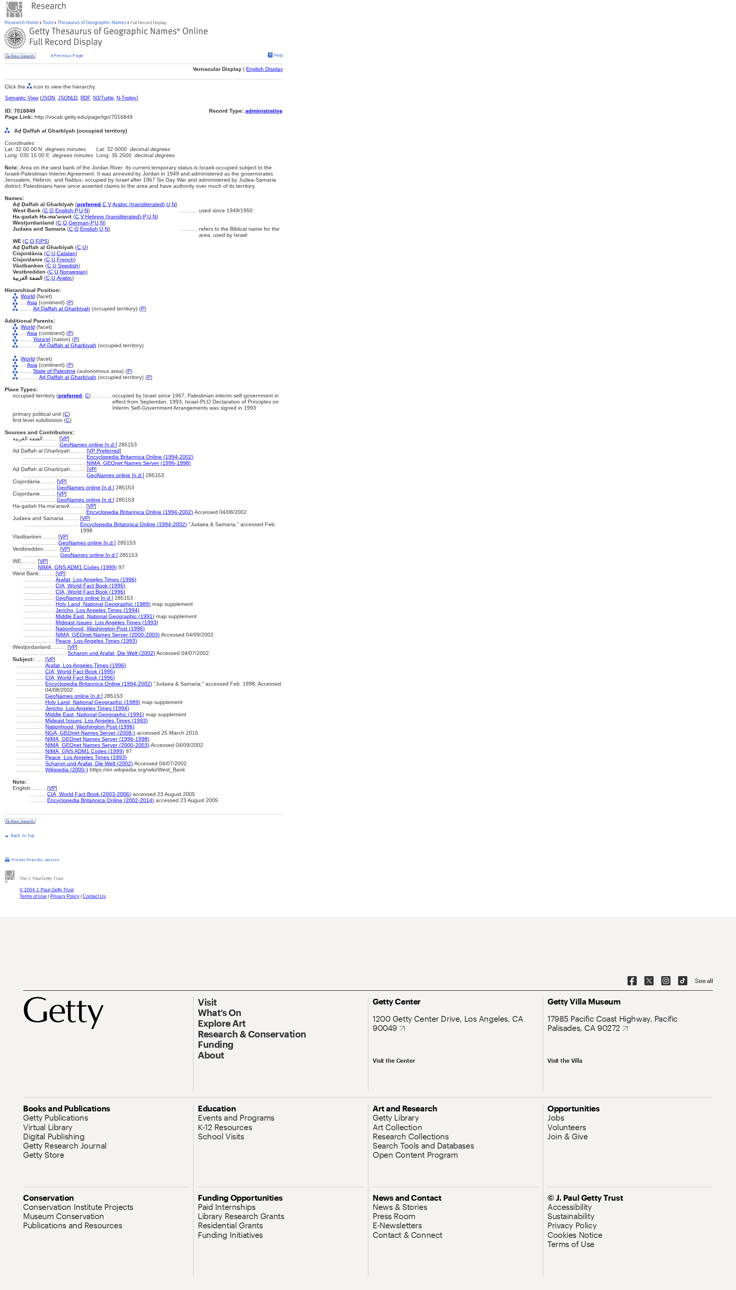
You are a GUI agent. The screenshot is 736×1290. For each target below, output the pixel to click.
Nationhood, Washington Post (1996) (100, 628)
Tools (48, 22)
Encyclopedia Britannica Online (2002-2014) (100, 800)
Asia (32, 302)
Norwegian (73, 272)
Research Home (22, 22)
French (65, 259)
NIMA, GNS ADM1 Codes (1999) (77, 567)
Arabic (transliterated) (138, 204)
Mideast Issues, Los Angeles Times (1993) (107, 622)
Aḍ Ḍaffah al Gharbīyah (61, 308)
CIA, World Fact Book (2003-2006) (89, 794)
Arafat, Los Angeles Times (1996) (96, 579)
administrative (264, 111)
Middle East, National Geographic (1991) (105, 616)
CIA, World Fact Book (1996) (90, 592)
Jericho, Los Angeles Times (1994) (98, 610)
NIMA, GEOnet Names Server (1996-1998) (139, 463)
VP (64, 438)
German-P (81, 223)
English (89, 229)
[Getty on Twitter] (649, 981)
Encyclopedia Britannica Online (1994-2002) (140, 457)
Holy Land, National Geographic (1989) (103, 604)
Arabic (64, 278)
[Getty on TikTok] (682, 981)
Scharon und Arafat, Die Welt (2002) (111, 653)
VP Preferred (104, 451)
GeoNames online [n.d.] (88, 444)
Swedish (68, 266)
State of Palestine (54, 371)
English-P (66, 210)
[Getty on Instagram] (665, 981)
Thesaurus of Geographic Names (92, 22)
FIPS (42, 241)
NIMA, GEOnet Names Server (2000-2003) (108, 635)
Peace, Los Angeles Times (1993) (96, 641)
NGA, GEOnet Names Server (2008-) (90, 733)
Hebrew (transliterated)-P (115, 216)
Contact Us (94, 896)
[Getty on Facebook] (632, 981)
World (28, 296)
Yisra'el (41, 339)
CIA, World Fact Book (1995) (90, 586)
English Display (264, 69)
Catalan (66, 253)
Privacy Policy (64, 896)
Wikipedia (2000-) (66, 769)
